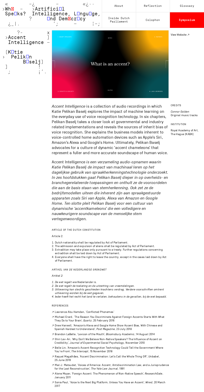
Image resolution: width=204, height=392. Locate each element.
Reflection (153, 5)
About (118, 5)
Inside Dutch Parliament (119, 20)
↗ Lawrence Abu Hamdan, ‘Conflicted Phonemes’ (83, 311)
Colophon (153, 19)
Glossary (187, 5)
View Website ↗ (180, 34)
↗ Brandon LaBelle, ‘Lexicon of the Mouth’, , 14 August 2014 (103, 334)
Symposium (187, 19)
